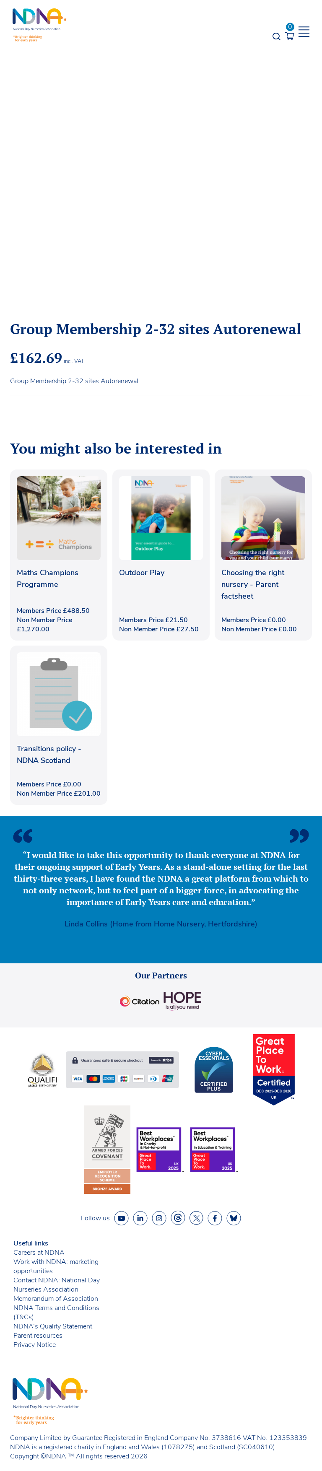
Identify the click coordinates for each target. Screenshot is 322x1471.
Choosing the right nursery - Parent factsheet (252, 584)
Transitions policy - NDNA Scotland (49, 754)
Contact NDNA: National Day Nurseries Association (56, 1285)
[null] (178, 1218)
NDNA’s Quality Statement (52, 1326)
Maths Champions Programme (47, 578)
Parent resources (37, 1335)
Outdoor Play (141, 573)
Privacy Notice (34, 1344)
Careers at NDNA (39, 1252)
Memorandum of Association (55, 1298)
